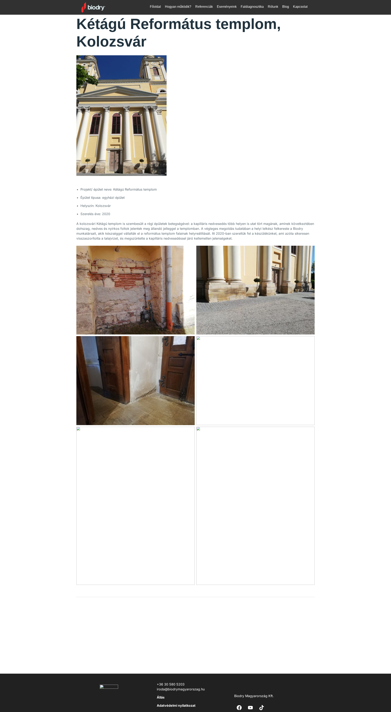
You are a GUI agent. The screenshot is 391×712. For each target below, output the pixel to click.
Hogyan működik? (178, 6)
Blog (285, 6)
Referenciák (204, 6)
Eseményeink (227, 6)
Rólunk (273, 6)
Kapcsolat (300, 6)
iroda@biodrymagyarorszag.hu (181, 689)
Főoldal (155, 6)
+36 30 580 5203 (171, 684)
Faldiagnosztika (252, 6)
